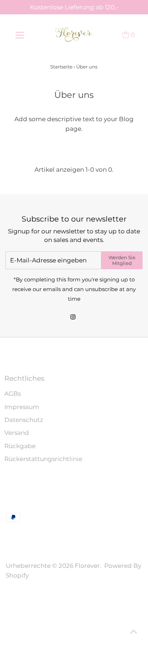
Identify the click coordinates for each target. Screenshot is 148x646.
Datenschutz (23, 419)
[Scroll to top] (133, 631)
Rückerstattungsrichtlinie (43, 458)
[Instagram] (73, 317)
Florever (87, 565)
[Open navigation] (19, 35)
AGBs (12, 393)
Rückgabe (20, 446)
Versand (16, 432)
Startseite (61, 67)
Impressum (21, 406)
